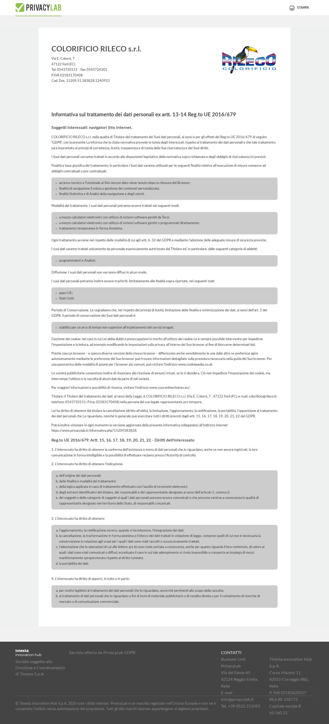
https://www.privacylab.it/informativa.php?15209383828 (93, 430)
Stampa (303, 7)
